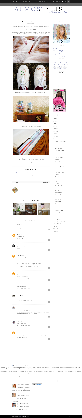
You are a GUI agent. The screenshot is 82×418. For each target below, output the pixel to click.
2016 (55, 131)
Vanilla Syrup (57, 159)
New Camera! (57, 208)
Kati (21, 187)
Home (13, 1)
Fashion (55, 64)
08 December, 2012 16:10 (21, 246)
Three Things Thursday (62, 66)
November (57, 223)
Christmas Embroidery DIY (60, 196)
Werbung (64, 68)
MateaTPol (19, 321)
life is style (20, 245)
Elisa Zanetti (20, 255)
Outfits (25, 1)
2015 (55, 133)
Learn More (62, 2)
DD (17, 332)
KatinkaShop (19, 1)
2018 (55, 128)
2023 (55, 119)
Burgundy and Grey (59, 185)
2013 (55, 136)
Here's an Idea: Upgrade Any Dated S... (30, 212)
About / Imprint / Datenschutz (53, 1)
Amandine (19, 284)
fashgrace (19, 234)
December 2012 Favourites (60, 141)
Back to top (66, 416)
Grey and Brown (58, 179)
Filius (56, 181)
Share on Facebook (21, 172)
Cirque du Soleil (58, 219)
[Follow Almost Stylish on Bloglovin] (37, 384)
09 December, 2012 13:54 (21, 308)
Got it (67, 2)
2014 (55, 134)
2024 (55, 118)
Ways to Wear (59, 68)
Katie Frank (20, 295)
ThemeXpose (21, 416)
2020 (55, 124)
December (57, 139)
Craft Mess (57, 183)
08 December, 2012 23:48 (21, 274)
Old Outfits (57, 174)
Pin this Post (43, 172)
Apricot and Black (58, 194)
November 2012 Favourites (60, 221)
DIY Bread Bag (58, 161)
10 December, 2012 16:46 (21, 323)
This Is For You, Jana (59, 212)
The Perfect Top (58, 214)
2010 (55, 228)
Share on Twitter (32, 172)
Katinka (65, 64)
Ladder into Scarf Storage (22, 393)
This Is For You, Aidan (59, 157)
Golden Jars (57, 176)
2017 (55, 129)
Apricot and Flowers (59, 164)
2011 (55, 226)
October (57, 225)
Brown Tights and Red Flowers (61, 203)
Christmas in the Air (59, 190)
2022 (55, 121)
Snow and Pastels (58, 199)
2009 (55, 230)
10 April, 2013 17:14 (20, 333)
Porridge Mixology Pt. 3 (59, 192)
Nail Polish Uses (58, 201)
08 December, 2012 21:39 (21, 257)
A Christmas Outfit (58, 148)
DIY (32, 1)
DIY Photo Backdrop (59, 170)
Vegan (55, 68)
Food (29, 1)
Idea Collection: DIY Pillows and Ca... (43, 213)
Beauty (43, 1)
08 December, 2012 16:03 (21, 236)
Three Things (38, 1)
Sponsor (64, 1)
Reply (49, 229)
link (17, 263)
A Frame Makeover (58, 143)
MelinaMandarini (21, 307)
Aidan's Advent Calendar (60, 217)
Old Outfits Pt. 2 (58, 155)
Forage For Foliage (59, 210)
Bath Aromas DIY (58, 152)
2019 (55, 126)
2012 (55, 138)
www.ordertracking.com (26, 376)
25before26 (55, 62)
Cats (63, 62)
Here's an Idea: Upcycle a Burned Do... (18, 212)
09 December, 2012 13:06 (21, 286)
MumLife (55, 66)
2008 (55, 231)
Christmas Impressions (59, 146)
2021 (55, 123)
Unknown (19, 273)
